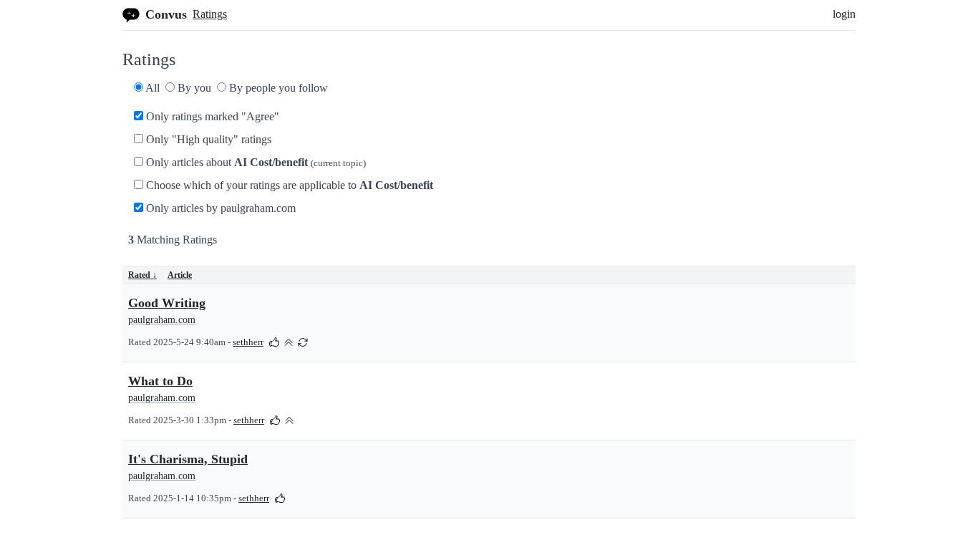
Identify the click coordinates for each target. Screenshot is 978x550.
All (151, 88)
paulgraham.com (161, 319)
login (844, 14)
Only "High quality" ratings (207, 139)
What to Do (160, 381)
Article (180, 275)
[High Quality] (288, 341)
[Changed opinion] (303, 341)
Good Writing (166, 303)
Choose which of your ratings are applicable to (288, 185)
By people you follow (277, 88)
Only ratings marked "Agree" (211, 116)
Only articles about (254, 162)
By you (193, 88)
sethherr (248, 342)
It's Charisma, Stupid (188, 459)
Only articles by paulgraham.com (219, 208)
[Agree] (274, 341)
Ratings (210, 14)
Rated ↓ (142, 275)
